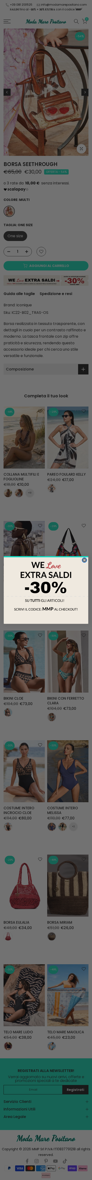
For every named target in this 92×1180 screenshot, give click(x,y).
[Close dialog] (84, 560)
